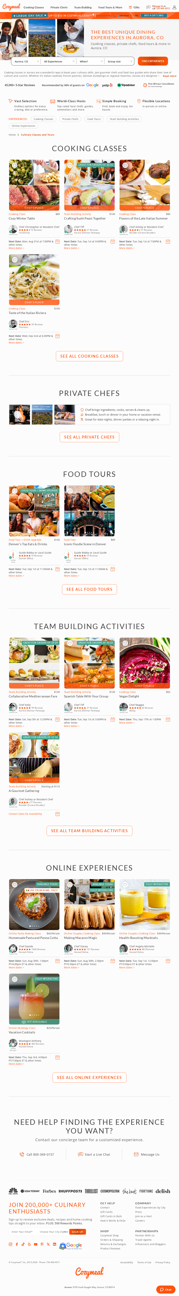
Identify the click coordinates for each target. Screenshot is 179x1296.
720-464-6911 (163, 8)
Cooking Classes (34, 7)
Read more (169, 76)
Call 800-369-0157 (40, 1154)
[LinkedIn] (54, 1244)
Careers (140, 1220)
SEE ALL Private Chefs (89, 437)
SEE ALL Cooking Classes (89, 356)
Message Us (157, 6)
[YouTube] (35, 1244)
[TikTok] (23, 1244)
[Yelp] (29, 1244)
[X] (48, 1244)
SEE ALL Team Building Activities (89, 830)
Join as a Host (143, 1216)
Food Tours (94, 119)
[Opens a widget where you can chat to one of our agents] (166, 1290)
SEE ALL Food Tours (89, 589)
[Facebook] (17, 1244)
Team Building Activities (124, 119)
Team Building (83, 7)
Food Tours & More (110, 7)
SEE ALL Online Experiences (89, 1077)
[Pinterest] (42, 1244)
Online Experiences (23, 125)
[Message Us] (149, 7)
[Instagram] (10, 1244)
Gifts (136, 7)
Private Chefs (59, 7)
